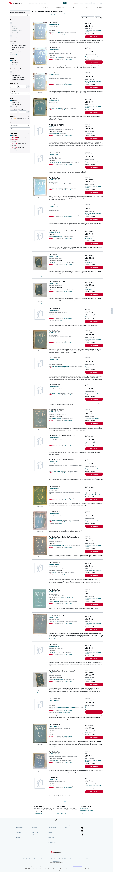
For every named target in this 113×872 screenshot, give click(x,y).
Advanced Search (14, 7)
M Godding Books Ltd (58, 545)
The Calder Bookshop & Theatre (60, 366)
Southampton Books (57, 262)
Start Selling (100, 7)
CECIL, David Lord (54, 127)
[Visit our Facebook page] (82, 827)
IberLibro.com (80, 858)
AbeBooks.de (35, 858)
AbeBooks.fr (44, 858)
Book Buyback (35, 832)
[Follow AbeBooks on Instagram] (82, 834)
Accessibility (51, 844)
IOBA (66, 712)
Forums (50, 834)
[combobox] (45, 3)
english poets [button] (56, 14)
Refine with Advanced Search (71, 14)
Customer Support (69, 829)
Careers (50, 832)
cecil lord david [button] (42, 14)
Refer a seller (35, 834)
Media (50, 829)
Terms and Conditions (77, 866)
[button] (33, 17)
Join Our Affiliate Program (37, 829)
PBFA (60, 523)
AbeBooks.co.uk (26, 858)
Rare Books (45, 7)
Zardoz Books (55, 601)
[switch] (11, 118)
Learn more (13, 54)
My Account (87, 3)
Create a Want (38, 813)
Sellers (87, 7)
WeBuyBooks (55, 621)
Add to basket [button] (94, 36)
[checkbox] (11, 22)
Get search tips (84, 808)
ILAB (69, 712)
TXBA (60, 320)
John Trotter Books (57, 786)
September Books (57, 162)
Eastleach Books (56, 32)
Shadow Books (56, 393)
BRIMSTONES (55, 760)
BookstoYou (55, 652)
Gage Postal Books (57, 520)
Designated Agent (52, 842)
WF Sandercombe (56, 418)
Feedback (111, 310)
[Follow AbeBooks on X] (82, 831)
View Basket (18, 837)
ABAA (60, 712)
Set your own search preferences (89, 813)
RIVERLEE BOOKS (56, 215)
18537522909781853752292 (65, 597)
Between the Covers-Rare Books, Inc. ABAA (63, 707)
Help (101, 3)
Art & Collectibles (60, 7)
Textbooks (75, 7)
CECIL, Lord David (54, 700)
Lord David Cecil (53, 154)
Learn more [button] (13, 151)
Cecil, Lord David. (54, 488)
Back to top (56, 820)
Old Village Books (57, 444)
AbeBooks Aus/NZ (62, 858)
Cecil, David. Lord (54, 564)
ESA (63, 712)
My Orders (18, 834)
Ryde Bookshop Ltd (57, 471)
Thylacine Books (56, 317)
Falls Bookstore (56, 133)
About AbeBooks (52, 827)
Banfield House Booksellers (59, 498)
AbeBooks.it (52, 858)
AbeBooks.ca (71, 858)
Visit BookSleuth (61, 813)
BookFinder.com (56, 862)
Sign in (81, 3)
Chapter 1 (54, 572)
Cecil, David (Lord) (54, 232)
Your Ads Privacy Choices (54, 839)
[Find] (64, 3)
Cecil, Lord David (54, 24)
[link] (101, 18)
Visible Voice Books (57, 236)
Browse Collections (30, 7)
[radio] (11, 62)
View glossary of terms (86, 810)
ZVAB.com (88, 858)
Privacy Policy (51, 837)
